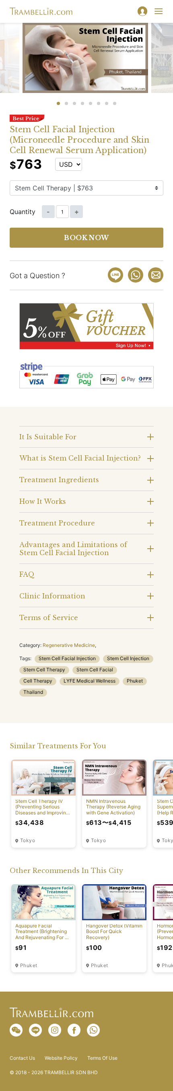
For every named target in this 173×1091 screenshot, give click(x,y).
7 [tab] (106, 103)
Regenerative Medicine (69, 645)
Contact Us (22, 1058)
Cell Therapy (37, 681)
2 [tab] (66, 103)
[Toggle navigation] (158, 11)
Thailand (33, 692)
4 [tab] (82, 103)
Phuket (135, 681)
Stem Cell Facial (94, 670)
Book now (86, 238)
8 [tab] (114, 103)
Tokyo (27, 840)
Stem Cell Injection (128, 658)
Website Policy (61, 1058)
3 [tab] (74, 103)
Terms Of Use (102, 1058)
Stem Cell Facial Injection (67, 658)
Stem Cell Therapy (44, 670)
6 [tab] (98, 103)
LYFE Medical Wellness (89, 681)
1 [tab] (58, 103)
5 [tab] (90, 103)
